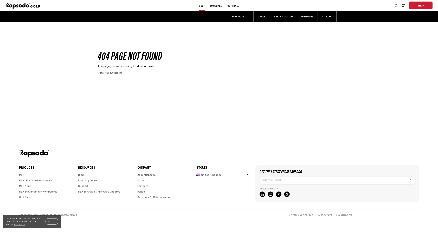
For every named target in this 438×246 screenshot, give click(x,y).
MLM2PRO (25, 185)
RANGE (262, 16)
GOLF (202, 5)
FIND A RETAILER (283, 16)
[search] (396, 6)
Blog (80, 174)
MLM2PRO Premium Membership (38, 191)
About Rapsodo (146, 174)
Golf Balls (24, 197)
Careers (142, 180)
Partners (142, 185)
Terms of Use (325, 214)
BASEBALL (216, 5)
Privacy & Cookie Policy (301, 214)
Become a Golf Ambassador (154, 197)
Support (83, 185)
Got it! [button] (51, 221)
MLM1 (22, 174)
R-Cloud (327, 16)
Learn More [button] (19, 224)
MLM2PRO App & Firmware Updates (99, 191)
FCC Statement (344, 214)
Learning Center (88, 180)
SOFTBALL (233, 5)
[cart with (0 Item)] (403, 6)
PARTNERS (307, 16)
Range (141, 191)
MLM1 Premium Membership (35, 180)
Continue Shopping (110, 72)
